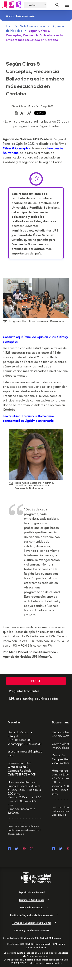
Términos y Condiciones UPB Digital (31, 922)
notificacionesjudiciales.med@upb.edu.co (24, 832)
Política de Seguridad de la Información (31, 915)
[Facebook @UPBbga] (53, 849)
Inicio (9, 26)
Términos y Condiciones (31, 899)
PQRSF (36, 681)
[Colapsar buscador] (57, 5)
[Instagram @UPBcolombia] (31, 849)
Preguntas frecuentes (24, 691)
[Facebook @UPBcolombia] (9, 849)
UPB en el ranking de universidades (33, 698)
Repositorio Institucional (31, 892)
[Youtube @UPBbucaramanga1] (68, 849)
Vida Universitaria (32, 26)
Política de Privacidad (31, 907)
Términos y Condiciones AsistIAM (31, 930)
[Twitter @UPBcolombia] (16, 849)
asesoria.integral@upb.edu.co (25, 753)
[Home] (11, 4)
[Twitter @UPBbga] (60, 849)
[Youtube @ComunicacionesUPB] (24, 849)
